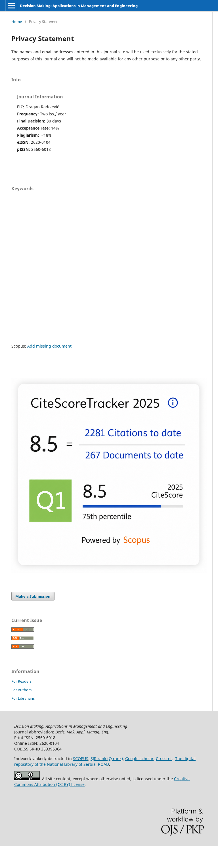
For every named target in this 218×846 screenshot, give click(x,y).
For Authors (21, 689)
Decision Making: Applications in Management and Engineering (79, 5)
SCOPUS (80, 758)
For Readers (21, 681)
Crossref (164, 758)
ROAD (103, 764)
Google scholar (139, 758)
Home (16, 21)
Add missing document (49, 346)
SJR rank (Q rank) (107, 758)
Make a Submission (33, 596)
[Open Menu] (11, 5)
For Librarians (23, 698)
